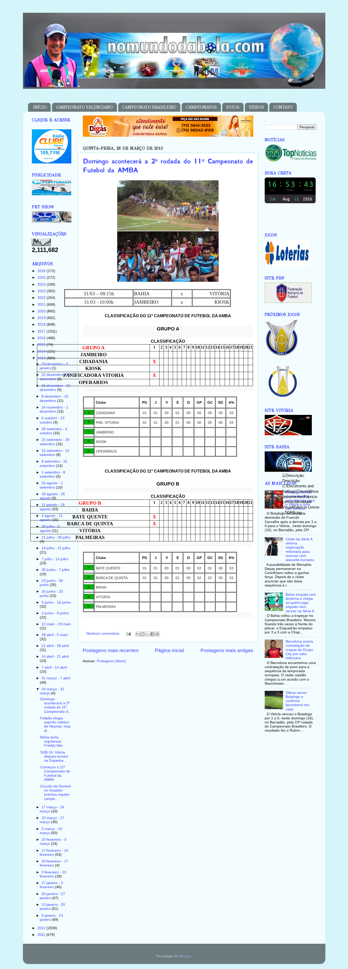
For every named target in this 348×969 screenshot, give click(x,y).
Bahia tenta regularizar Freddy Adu (51, 741)
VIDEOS (256, 107)
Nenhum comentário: (103, 633)
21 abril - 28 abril (55, 646)
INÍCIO (40, 107)
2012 (42, 928)
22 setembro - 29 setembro (54, 442)
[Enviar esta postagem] (128, 633)
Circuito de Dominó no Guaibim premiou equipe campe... (55, 792)
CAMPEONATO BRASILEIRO (149, 107)
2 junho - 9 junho (55, 613)
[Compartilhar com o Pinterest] (157, 633)
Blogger (185, 956)
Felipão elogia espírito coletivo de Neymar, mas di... (55, 724)
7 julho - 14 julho (55, 559)
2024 (42, 284)
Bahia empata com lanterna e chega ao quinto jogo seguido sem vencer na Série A (301, 603)
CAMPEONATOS (201, 107)
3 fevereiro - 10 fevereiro (53, 874)
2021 (42, 305)
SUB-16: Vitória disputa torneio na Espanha (54, 756)
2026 (42, 271)
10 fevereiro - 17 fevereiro (54, 863)
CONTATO (283, 107)
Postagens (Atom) (111, 661)
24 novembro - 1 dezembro (54, 409)
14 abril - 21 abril (55, 656)
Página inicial (169, 650)
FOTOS (232, 107)
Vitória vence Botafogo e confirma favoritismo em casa (297, 701)
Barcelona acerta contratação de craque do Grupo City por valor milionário (299, 650)
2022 (42, 298)
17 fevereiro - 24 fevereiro (54, 853)
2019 (42, 318)
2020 (42, 311)
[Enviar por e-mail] (137, 633)
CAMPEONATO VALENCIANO (84, 107)
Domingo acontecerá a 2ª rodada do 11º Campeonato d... (55, 705)
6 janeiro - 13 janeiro (51, 918)
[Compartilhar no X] (147, 633)
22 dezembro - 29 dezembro (55, 377)
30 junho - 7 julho (56, 570)
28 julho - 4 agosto (50, 528)
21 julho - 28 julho (56, 537)
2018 (42, 324)
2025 (42, 277)
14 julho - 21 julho (56, 548)
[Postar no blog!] (142, 633)
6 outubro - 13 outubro (52, 420)
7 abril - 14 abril (54, 667)
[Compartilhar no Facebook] (152, 633)
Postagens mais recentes (111, 650)
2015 (42, 345)
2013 (42, 358)
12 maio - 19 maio (56, 624)
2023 (42, 291)
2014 (42, 351)
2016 (42, 338)
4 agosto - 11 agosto (51, 518)
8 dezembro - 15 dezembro (54, 398)
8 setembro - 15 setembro (53, 463)
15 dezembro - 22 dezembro (55, 388)
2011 (41, 935)
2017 (42, 331)
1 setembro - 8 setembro (52, 474)
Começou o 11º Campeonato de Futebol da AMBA (55, 773)
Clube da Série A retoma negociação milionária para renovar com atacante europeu (300, 549)
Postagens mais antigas (226, 650)
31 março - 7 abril (56, 678)
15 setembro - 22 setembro (54, 453)
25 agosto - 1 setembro (51, 485)
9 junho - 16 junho (56, 602)
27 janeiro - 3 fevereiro (51, 885)
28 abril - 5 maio (55, 635)
